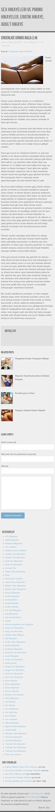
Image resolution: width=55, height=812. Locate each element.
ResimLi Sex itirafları (14, 694)
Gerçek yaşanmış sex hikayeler (19, 624)
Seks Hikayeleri (12, 698)
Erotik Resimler (12, 603)
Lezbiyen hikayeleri (14, 649)
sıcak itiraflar (10, 729)
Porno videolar (12, 691)
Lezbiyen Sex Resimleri (16, 652)
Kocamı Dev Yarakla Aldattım (18, 777)
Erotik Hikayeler (12, 596)
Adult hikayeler (12, 540)
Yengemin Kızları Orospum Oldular (32, 358)
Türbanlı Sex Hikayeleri (16, 747)
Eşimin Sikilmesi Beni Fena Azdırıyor (21, 767)
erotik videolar (12, 606)
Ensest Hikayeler (31, 42)
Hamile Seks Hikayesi (15, 635)
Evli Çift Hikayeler (13, 610)
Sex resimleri (11, 719)
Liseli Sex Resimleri (14, 659)
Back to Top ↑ (44, 807)
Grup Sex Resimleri (14, 631)
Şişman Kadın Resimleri (15, 726)
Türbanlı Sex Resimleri (15, 751)
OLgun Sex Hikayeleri (15, 666)
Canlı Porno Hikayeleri (15, 582)
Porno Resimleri (12, 687)
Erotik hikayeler (36, 793)
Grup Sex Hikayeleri (14, 627)
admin (3, 42)
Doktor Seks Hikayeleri (15, 585)
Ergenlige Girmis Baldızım (21, 51)
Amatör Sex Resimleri (15, 557)
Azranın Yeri (10, 568)
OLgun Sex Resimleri (14, 670)
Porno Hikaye (11, 680)
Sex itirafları (10, 715)
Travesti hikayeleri (13, 740)
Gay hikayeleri (11, 613)
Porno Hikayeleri (12, 684)
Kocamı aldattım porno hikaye (18, 781)
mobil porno (10, 663)
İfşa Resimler (11, 638)
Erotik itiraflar (11, 599)
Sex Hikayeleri (11, 708)
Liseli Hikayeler (12, 656)
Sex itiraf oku (11, 712)
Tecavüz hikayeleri (13, 737)
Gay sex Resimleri (13, 617)
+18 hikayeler (11, 536)
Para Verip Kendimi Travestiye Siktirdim (23, 770)
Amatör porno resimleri (16, 550)
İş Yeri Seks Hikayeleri (15, 642)
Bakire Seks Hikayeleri (15, 571)
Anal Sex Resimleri (13, 564)
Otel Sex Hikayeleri (14, 677)
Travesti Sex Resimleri (15, 744)
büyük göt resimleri (14, 578)
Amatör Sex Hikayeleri (15, 554)
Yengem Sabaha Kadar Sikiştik (30, 410)
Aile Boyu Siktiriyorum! (15, 774)
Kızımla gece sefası (25, 393)
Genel (8, 620)
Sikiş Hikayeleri (12, 722)
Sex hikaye (10, 705)
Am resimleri (11, 547)
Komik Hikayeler (12, 645)
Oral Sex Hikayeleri (14, 673)
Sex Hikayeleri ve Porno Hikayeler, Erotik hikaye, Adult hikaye (22, 17)
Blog (7, 575)
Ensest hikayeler (32, 797)
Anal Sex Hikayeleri (14, 561)
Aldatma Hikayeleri (13, 543)
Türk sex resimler (13, 754)
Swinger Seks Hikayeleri (16, 733)
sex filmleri (10, 701)
